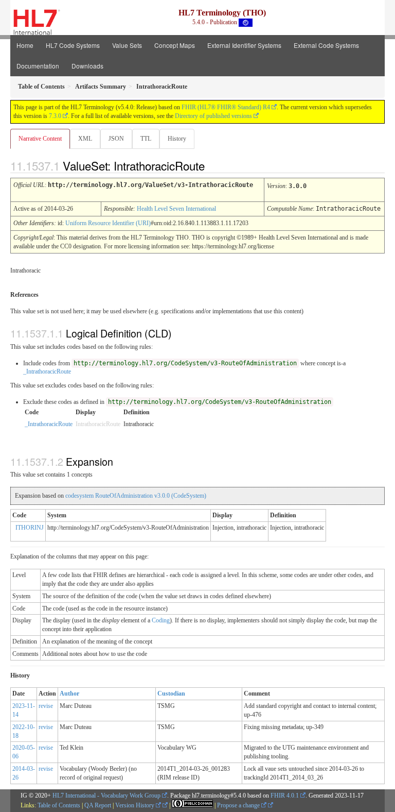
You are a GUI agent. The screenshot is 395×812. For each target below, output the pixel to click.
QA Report (97, 805)
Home (24, 45)
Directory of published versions (213, 116)
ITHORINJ (29, 527)
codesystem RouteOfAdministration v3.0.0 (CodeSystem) (135, 495)
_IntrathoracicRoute (47, 371)
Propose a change (239, 805)
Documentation (37, 65)
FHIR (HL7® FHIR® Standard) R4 (226, 107)
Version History (135, 805)
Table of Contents (59, 805)
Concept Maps (174, 45)
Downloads (87, 65)
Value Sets (127, 45)
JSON (116, 138)
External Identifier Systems (244, 45)
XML (85, 138)
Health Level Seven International (176, 208)
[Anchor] (213, 165)
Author (69, 693)
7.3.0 (55, 116)
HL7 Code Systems (73, 45)
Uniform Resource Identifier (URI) (108, 223)
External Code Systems (326, 45)
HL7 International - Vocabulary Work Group (106, 795)
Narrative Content (40, 138)
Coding (161, 620)
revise (46, 705)
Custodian (171, 693)
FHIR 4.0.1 (285, 795)
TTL (145, 138)
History (177, 138)
